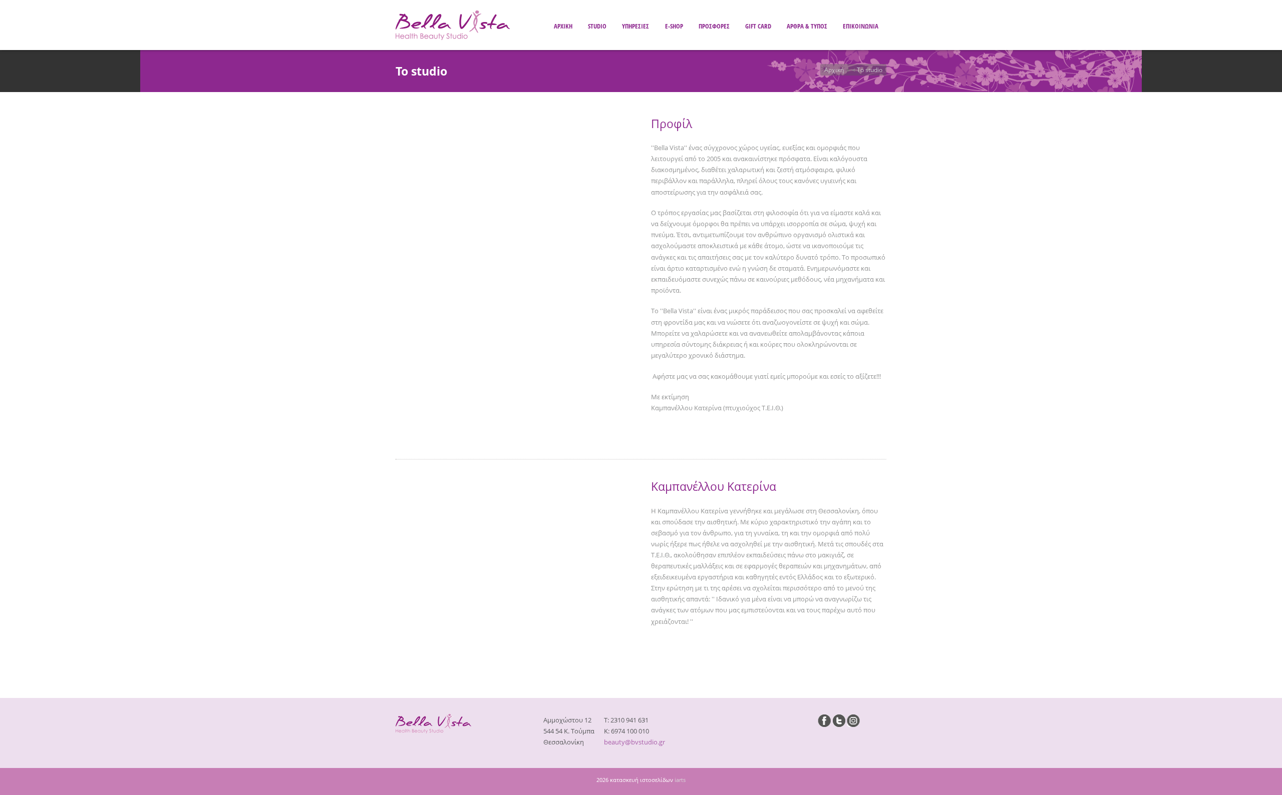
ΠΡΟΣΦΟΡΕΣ (714, 26)
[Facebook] (824, 720)
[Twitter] (838, 720)
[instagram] (853, 720)
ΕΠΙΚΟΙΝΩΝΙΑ (860, 26)
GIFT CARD (758, 26)
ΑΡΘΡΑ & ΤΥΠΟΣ (807, 26)
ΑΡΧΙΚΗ (563, 26)
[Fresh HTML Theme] (453, 37)
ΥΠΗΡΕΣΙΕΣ (635, 26)
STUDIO (597, 26)
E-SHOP (674, 26)
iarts (680, 779)
